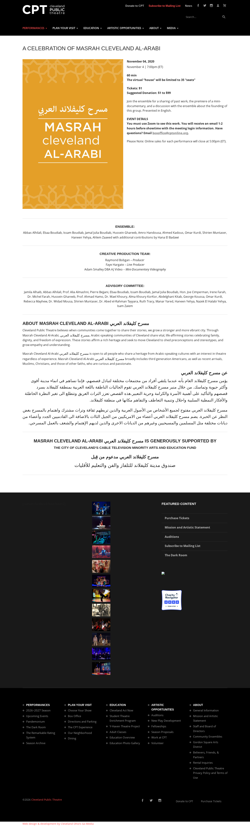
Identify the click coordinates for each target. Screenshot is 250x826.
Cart (224, 5)
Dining (72, 738)
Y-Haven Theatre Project (125, 726)
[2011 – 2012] (101, 653)
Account (218, 5)
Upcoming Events (37, 716)
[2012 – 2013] (101, 507)
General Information (206, 710)
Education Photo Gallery (125, 743)
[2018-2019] (101, 537)
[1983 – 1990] (101, 609)
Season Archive (35, 743)
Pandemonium (35, 721)
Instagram (211, 5)
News (188, 5)
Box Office (74, 716)
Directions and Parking (82, 721)
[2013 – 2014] (101, 624)
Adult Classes (118, 732)
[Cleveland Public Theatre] (44, 9)
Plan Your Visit (80, 704)
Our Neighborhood (80, 733)
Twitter (205, 5)
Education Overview (122, 737)
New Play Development (166, 720)
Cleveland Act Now (121, 710)
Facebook (198, 5)
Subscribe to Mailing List (164, 5)
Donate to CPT (134, 5)
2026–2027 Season (38, 710)
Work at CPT (159, 737)
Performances (38, 704)
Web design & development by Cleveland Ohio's (58, 823)
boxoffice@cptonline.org (170, 133)
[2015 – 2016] (101, 580)
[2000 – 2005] (101, 522)
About (198, 704)
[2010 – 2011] (101, 595)
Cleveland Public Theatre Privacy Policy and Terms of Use (210, 772)
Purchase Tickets (177, 518)
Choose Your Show (80, 710)
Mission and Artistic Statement (187, 527)
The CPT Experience (80, 727)
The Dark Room (176, 555)
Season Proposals (162, 732)
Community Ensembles (207, 736)
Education (118, 704)
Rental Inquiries (203, 762)
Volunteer (157, 743)
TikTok (165, 800)
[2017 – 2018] (101, 668)
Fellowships (158, 726)
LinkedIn (171, 800)
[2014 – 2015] (101, 566)
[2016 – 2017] (101, 639)
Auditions (172, 537)
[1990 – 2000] (101, 551)
